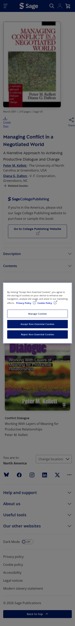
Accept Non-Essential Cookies (37, 324)
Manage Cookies (37, 313)
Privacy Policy (24, 302)
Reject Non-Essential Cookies (37, 334)
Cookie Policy (45, 302)
